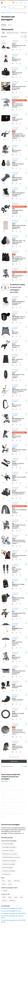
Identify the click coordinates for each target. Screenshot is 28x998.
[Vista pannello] (21, 36)
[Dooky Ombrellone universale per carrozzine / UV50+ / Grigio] (14, 730)
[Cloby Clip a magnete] (14, 164)
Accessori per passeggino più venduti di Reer (13, 913)
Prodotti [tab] (3, 25)
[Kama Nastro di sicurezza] (14, 555)
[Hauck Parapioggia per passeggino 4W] (14, 302)
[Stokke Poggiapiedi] (14, 700)
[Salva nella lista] (16, 50)
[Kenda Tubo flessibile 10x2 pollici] (14, 714)
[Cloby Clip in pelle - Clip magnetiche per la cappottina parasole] (14, 241)
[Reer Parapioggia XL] (14, 274)
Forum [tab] (10, 25)
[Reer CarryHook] (14, 405)
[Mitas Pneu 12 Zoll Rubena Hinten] (14, 509)
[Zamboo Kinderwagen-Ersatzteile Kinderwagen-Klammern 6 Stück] (14, 540)
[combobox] (3, 32)
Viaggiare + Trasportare (6, 12)
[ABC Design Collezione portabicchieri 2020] (14, 317)
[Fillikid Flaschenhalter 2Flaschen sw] (14, 598)
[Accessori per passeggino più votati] (14, 288)
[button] (26, 41)
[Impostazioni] (13, 3)
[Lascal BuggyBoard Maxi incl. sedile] (14, 613)
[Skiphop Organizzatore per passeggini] (14, 671)
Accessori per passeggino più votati (11, 911)
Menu (4, 7)
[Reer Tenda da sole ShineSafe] (14, 360)
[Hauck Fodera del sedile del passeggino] (14, 226)
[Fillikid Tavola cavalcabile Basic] (14, 477)
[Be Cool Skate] (14, 345)
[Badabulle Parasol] (14, 628)
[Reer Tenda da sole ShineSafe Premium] (14, 103)
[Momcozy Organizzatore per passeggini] (14, 87)
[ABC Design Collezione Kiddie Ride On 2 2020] (14, 134)
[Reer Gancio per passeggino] (14, 569)
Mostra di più (14, 761)
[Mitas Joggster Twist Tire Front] (14, 375)
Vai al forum (4, 781)
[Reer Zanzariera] (14, 150)
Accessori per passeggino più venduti (11, 908)
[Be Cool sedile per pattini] (14, 449)
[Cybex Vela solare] (14, 686)
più (23, 833)
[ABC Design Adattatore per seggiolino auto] (14, 257)
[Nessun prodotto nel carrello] (25, 3)
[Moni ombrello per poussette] (14, 642)
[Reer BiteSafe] (14, 657)
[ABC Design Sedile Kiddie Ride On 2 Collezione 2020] (14, 390)
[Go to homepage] (2, 3)
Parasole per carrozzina (12, 32)
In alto (25, 766)
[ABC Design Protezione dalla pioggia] (14, 525)
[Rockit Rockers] (14, 59)
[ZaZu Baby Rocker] (14, 73)
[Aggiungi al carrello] (20, 50)
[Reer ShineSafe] (14, 435)
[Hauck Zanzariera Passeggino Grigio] (14, 178)
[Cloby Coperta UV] (14, 119)
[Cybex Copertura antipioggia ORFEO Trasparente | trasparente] (14, 746)
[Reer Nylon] (14, 332)
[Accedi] (17, 2)
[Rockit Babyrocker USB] (14, 45)
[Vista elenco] (25, 36)
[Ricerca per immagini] (25, 6)
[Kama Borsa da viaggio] (14, 584)
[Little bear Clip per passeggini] (14, 210)
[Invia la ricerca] (10, 7)
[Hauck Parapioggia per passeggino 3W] (14, 193)
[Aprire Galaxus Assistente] (21, 3)
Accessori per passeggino (15, 41)
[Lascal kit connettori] (14, 463)
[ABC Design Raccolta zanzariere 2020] (14, 419)
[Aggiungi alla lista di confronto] (13, 50)
